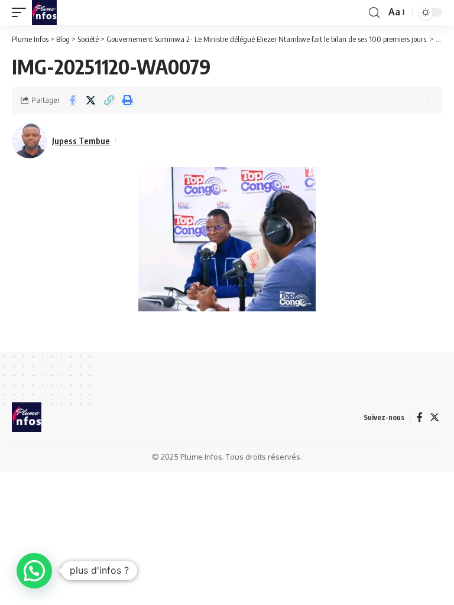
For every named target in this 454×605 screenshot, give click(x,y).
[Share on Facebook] (72, 100)
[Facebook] (420, 417)
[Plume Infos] (44, 12)
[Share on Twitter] (90, 100)
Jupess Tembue (81, 140)
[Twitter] (434, 417)
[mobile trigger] (22, 12)
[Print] (127, 100)
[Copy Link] (108, 100)
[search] (374, 13)
